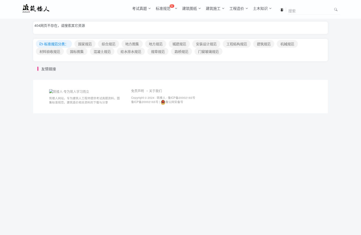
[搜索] (336, 9)
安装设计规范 (206, 43)
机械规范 (287, 43)
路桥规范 (181, 51)
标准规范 (164, 7)
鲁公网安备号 (174, 102)
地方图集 (132, 43)
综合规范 (108, 43)
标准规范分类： (56, 43)
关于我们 (155, 90)
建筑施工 (213, 8)
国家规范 (85, 43)
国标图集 (77, 51)
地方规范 (156, 43)
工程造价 (236, 8)
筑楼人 (161, 98)
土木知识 (260, 8)
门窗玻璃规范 (208, 51)
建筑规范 (264, 43)
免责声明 (137, 90)
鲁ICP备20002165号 (181, 98)
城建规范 (179, 43)
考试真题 (139, 8)
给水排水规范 (131, 51)
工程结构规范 (236, 43)
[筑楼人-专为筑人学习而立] (69, 90)
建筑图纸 (189, 8)
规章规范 (158, 51)
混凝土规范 (102, 51)
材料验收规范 (50, 51)
